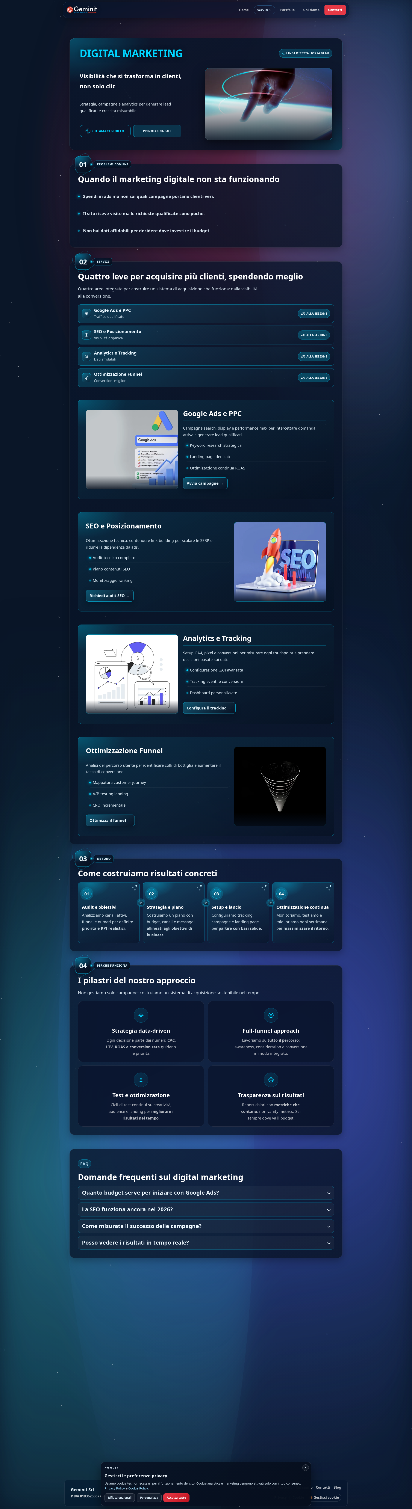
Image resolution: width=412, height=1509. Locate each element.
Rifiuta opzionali (120, 1498)
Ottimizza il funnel (107, 820)
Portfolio (287, 10)
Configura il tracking (207, 708)
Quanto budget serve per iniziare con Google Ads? (150, 1192)
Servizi (262, 10)
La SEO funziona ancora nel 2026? (127, 1209)
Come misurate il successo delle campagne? (141, 1226)
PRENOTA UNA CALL (157, 131)
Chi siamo (311, 10)
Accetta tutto (176, 1498)
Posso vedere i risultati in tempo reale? (135, 1242)
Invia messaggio (203, 1433)
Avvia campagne (203, 483)
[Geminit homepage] (81, 10)
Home (244, 10)
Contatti (335, 10)
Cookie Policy (138, 1488)
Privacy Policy (227, 1420)
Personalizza (149, 1498)
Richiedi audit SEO (107, 595)
